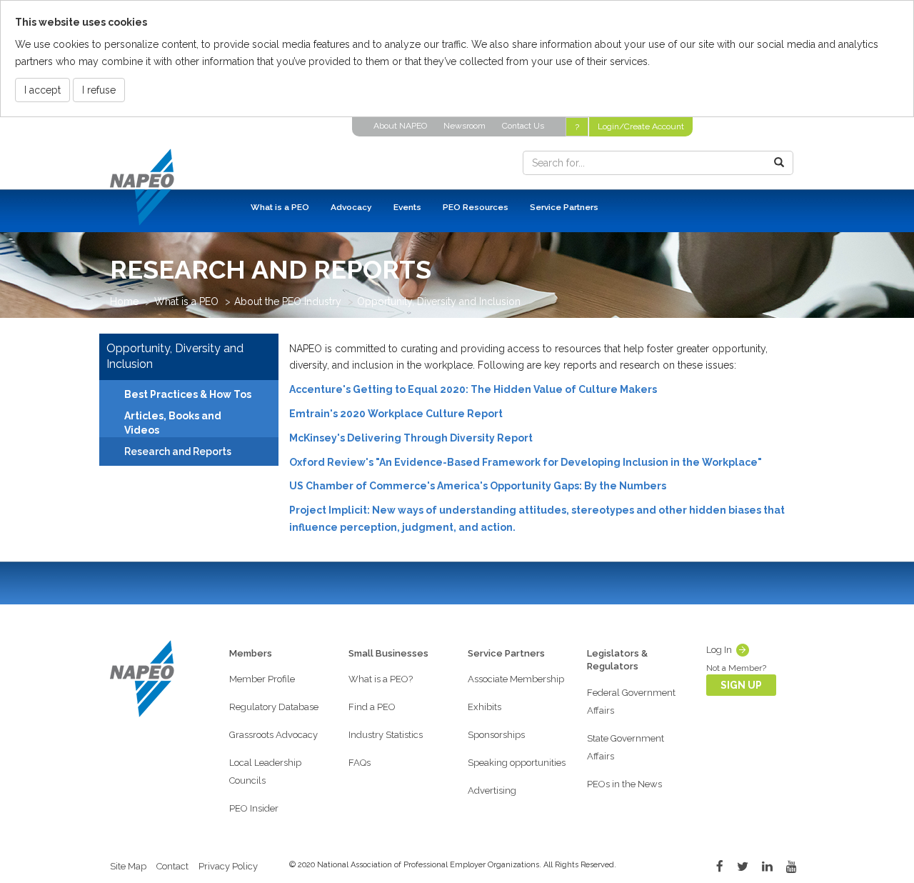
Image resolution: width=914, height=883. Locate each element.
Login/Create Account (641, 126)
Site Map (128, 866)
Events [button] (407, 207)
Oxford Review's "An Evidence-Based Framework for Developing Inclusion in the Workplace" (525, 462)
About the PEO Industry (287, 301)
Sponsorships (496, 734)
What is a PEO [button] (280, 207)
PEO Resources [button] (475, 207)
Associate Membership (516, 679)
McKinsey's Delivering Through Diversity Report (411, 438)
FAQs (359, 762)
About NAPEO (400, 126)
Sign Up (741, 685)
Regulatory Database (273, 707)
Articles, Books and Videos (172, 423)
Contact (172, 866)
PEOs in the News (624, 784)
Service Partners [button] (564, 207)
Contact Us (523, 126)
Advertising (492, 790)
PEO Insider (253, 808)
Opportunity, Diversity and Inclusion (439, 301)
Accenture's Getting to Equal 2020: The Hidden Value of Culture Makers (473, 389)
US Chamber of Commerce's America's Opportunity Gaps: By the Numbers (477, 486)
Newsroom (464, 126)
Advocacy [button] (351, 207)
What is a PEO (186, 301)
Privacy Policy (228, 866)
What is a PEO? (380, 679)
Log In (719, 649)
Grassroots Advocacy (273, 734)
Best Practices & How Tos (187, 394)
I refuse (99, 90)
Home (124, 301)
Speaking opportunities (517, 762)
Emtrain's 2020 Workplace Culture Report (396, 413)
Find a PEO (372, 707)
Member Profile (262, 679)
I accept (42, 90)
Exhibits (484, 707)
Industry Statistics (385, 734)
